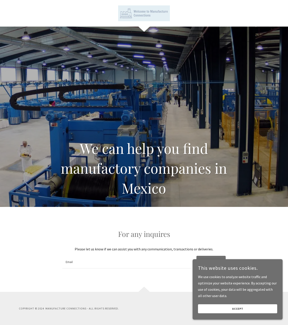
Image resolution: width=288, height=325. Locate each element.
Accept (237, 309)
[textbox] (126, 262)
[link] (144, 13)
